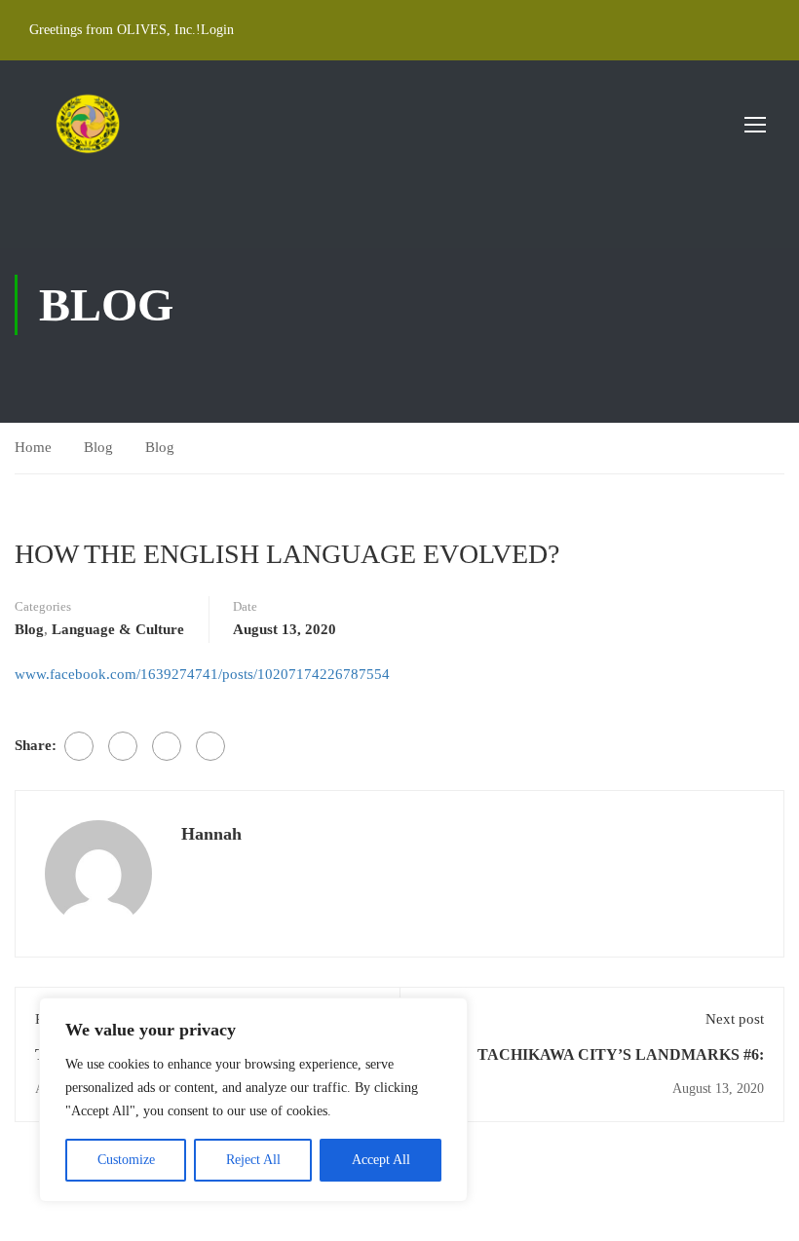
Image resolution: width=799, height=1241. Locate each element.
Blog (98, 447)
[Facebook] (79, 746)
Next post (734, 1019)
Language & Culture (118, 629)
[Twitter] (122, 746)
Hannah (211, 834)
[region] (253, 1099)
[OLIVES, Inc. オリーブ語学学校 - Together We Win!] (87, 123)
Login (217, 29)
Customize (126, 1159)
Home (33, 447)
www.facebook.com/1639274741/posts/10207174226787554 (202, 674)
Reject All (253, 1159)
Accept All (381, 1159)
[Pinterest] (166, 746)
